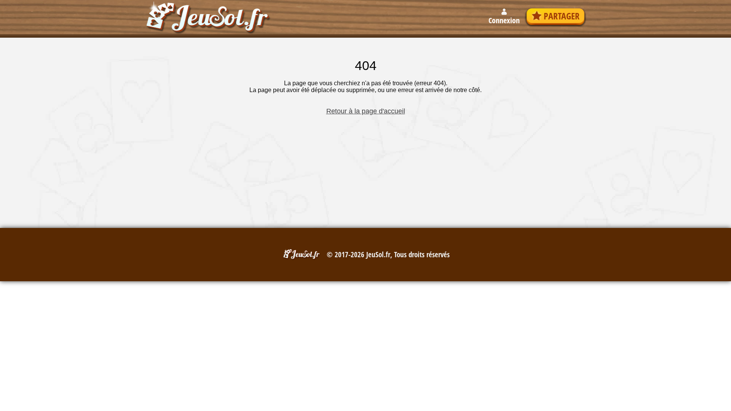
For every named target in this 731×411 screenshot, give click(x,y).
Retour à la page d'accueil (365, 111)
